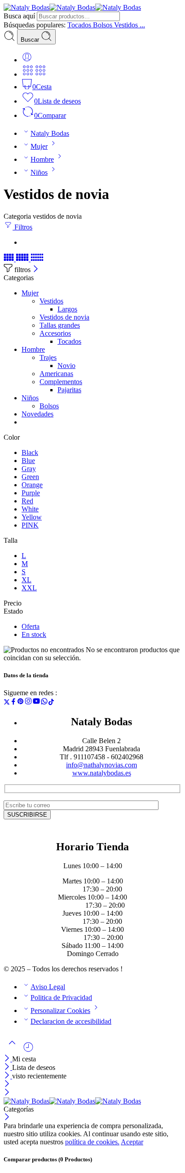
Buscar (31, 39)
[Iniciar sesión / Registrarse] (27, 60)
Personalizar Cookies (60, 1010)
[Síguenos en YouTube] (36, 702)
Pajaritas (69, 390)
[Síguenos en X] (7, 702)
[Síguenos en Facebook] (13, 702)
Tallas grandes (60, 325)
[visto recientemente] (28, 1050)
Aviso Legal (48, 987)
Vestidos (51, 301)
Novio (66, 365)
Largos (67, 309)
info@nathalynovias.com (101, 765)
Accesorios (55, 333)
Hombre (42, 159)
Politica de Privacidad (61, 997)
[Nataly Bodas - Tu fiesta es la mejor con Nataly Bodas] (72, 7)
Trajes (48, 357)
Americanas (56, 373)
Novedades (37, 414)
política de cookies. (92, 1142)
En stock (34, 634)
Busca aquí (20, 16)
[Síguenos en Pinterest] (20, 702)
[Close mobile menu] (7, 1093)
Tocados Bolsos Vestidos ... (106, 25)
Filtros (22, 227)
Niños (39, 172)
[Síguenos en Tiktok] (51, 702)
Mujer (39, 146)
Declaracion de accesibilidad (71, 1021)
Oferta (31, 626)
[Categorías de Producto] (28, 74)
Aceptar (132, 1142)
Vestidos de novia (64, 317)
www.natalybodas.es (101, 773)
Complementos (61, 381)
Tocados (69, 341)
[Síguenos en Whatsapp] (44, 702)
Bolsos (49, 406)
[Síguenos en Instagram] (28, 702)
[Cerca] (35, 269)
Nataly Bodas (50, 133)
